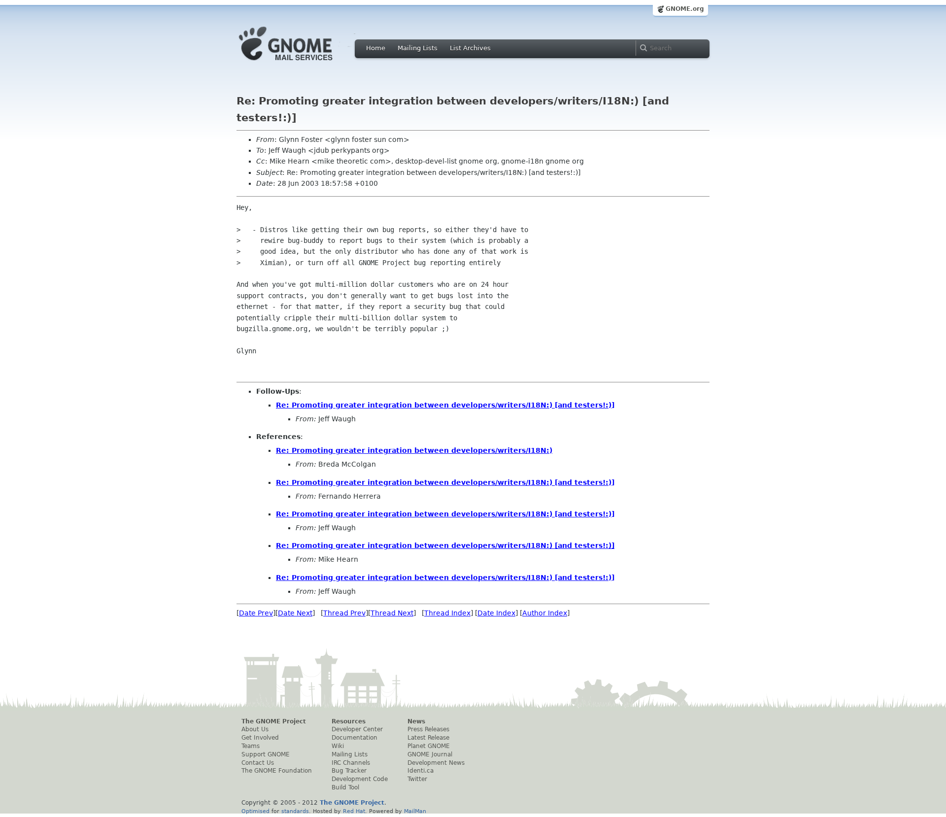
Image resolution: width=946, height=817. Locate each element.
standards (295, 811)
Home (375, 48)
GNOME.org (685, 8)
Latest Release (428, 737)
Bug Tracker (349, 770)
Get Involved (260, 737)
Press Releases (428, 729)
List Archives (470, 48)
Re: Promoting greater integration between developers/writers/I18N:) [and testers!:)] (445, 405)
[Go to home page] (300, 63)
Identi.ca (420, 770)
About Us (255, 729)
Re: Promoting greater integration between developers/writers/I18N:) (414, 450)
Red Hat (354, 811)
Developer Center (357, 729)
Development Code (360, 779)
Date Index (496, 613)
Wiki (338, 746)
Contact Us (257, 762)
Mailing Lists (418, 48)
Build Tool (345, 787)
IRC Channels (351, 762)
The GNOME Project (273, 721)
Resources (349, 721)
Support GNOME (265, 754)
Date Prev (256, 613)
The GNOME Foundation (276, 770)
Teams (250, 746)
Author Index (544, 613)
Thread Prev (344, 613)
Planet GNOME (428, 746)
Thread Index (447, 613)
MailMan (415, 811)
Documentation (354, 737)
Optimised (255, 811)
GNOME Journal (429, 754)
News (416, 721)
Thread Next (392, 613)
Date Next (295, 613)
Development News (436, 762)
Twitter (417, 779)
